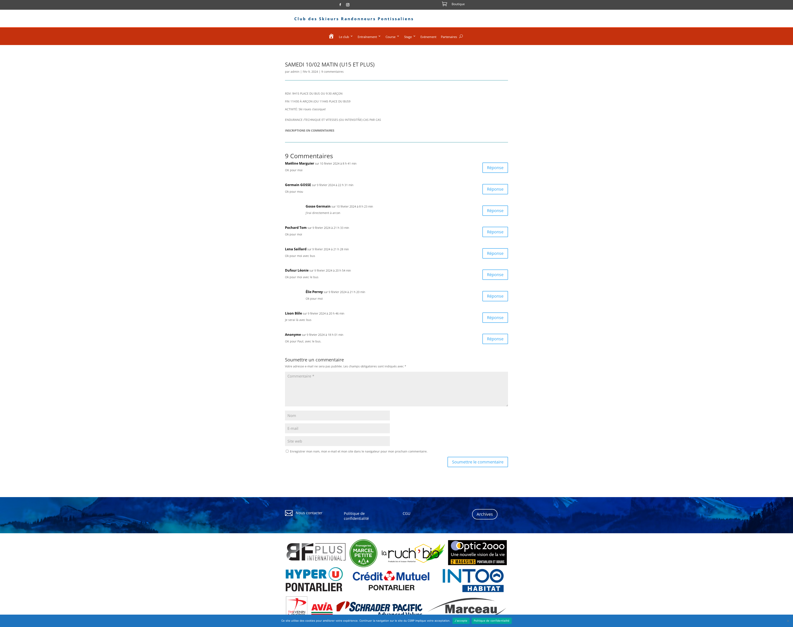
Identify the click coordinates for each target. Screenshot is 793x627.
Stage (408, 37)
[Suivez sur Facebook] (340, 4)
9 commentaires (332, 72)
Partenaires (449, 37)
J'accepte (461, 620)
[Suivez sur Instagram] (347, 4)
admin (295, 72)
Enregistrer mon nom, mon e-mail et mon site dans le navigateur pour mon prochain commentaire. (358, 451)
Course (390, 37)
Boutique (458, 4)
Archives (485, 514)
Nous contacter (309, 512)
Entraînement (367, 37)
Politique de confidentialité (492, 620)
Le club (344, 37)
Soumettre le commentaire (477, 462)
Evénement (428, 37)
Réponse (495, 167)
